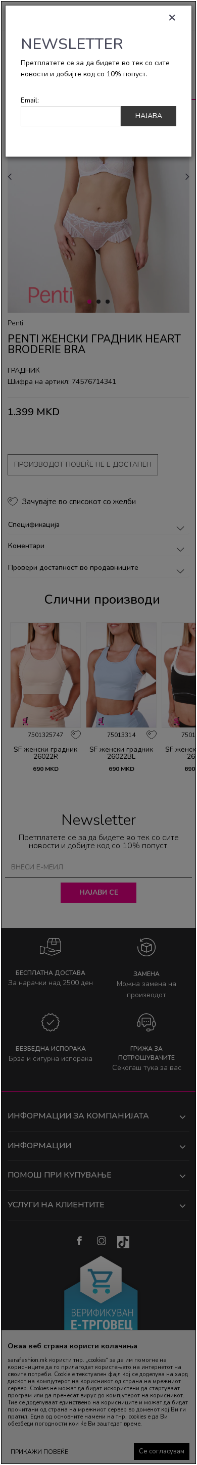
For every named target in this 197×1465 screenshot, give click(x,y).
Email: (30, 100)
